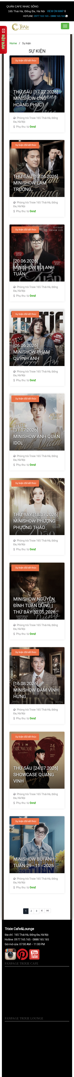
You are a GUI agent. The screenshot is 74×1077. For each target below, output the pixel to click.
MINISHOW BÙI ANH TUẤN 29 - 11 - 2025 (33, 862)
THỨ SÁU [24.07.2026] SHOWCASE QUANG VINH (35, 774)
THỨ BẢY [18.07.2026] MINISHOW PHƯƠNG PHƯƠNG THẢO (35, 521)
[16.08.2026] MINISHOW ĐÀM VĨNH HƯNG (36, 690)
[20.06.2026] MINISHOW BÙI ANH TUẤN (33, 267)
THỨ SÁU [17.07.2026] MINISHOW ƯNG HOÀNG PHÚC (35, 98)
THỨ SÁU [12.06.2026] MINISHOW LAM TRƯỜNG (35, 183)
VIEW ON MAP (55, 11)
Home (13, 43)
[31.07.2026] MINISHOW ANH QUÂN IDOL (36, 436)
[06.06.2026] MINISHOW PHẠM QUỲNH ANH (31, 352)
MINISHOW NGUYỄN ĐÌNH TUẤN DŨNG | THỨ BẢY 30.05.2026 (34, 605)
